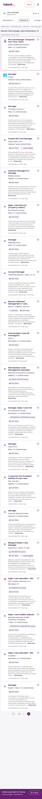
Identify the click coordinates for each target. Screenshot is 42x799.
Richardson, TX (16, 26)
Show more (21, 64)
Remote (26, 26)
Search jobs (5, 26)
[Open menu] (38, 4)
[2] (28, 713)
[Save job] (38, 39)
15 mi (35, 13)
